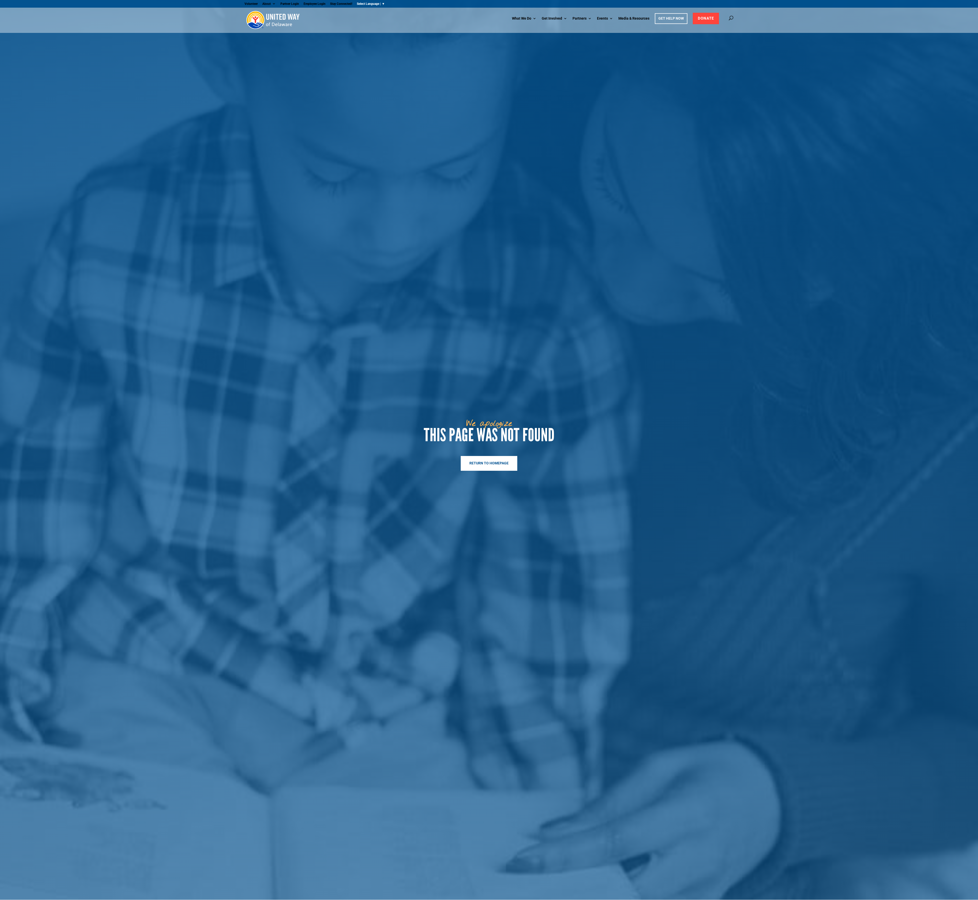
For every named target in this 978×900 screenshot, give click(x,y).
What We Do (521, 18)
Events (602, 18)
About (266, 4)
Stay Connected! (341, 4)
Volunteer (251, 4)
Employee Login (314, 4)
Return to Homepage (489, 463)
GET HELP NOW (671, 18)
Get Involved (552, 18)
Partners (580, 18)
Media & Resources (633, 18)
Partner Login (289, 4)
